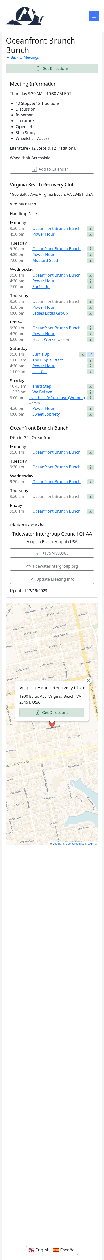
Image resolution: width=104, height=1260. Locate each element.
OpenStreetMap (75, 843)
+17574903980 (55, 553)
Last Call (39, 371)
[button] (52, 724)
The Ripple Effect (47, 360)
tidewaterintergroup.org (55, 566)
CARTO (92, 843)
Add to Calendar (53, 169)
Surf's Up (41, 286)
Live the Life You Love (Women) (57, 397)
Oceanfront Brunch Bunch (56, 228)
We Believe (42, 392)
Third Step (41, 386)
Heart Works (44, 339)
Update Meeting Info (55, 579)
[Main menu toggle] (94, 16)
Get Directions (55, 68)
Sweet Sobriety (46, 414)
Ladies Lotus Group (50, 313)
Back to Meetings (25, 57)
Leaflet (56, 843)
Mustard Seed (45, 260)
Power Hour (43, 234)
